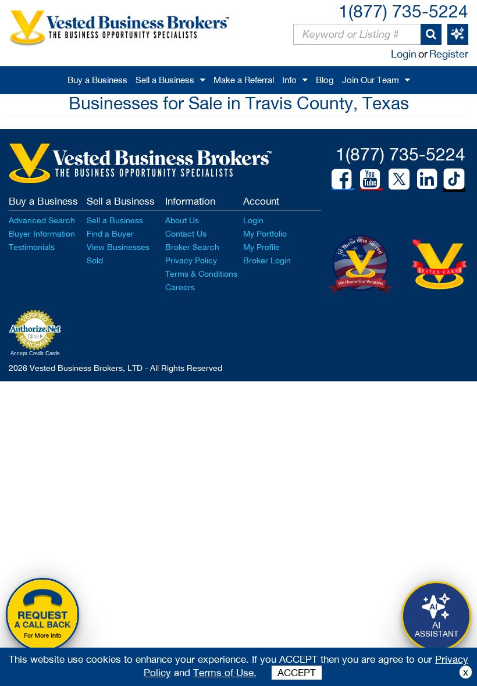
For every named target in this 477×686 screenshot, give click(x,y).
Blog (325, 80)
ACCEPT (296, 672)
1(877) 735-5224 (403, 10)
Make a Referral (243, 80)
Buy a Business (97, 80)
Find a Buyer (110, 233)
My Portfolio (265, 233)
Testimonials (32, 247)
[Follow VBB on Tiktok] (454, 179)
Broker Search (192, 247)
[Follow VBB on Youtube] (370, 179)
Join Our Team (370, 80)
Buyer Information (42, 233)
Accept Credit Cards (35, 353)
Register (448, 54)
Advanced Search (42, 220)
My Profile (261, 247)
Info (289, 80)
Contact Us (186, 233)
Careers (180, 287)
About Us (182, 220)
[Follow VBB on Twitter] (399, 178)
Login (404, 54)
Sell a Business (165, 80)
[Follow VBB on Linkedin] (427, 179)
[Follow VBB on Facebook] (341, 179)
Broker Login (267, 260)
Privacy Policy (191, 260)
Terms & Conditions (201, 273)
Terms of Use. (225, 672)
